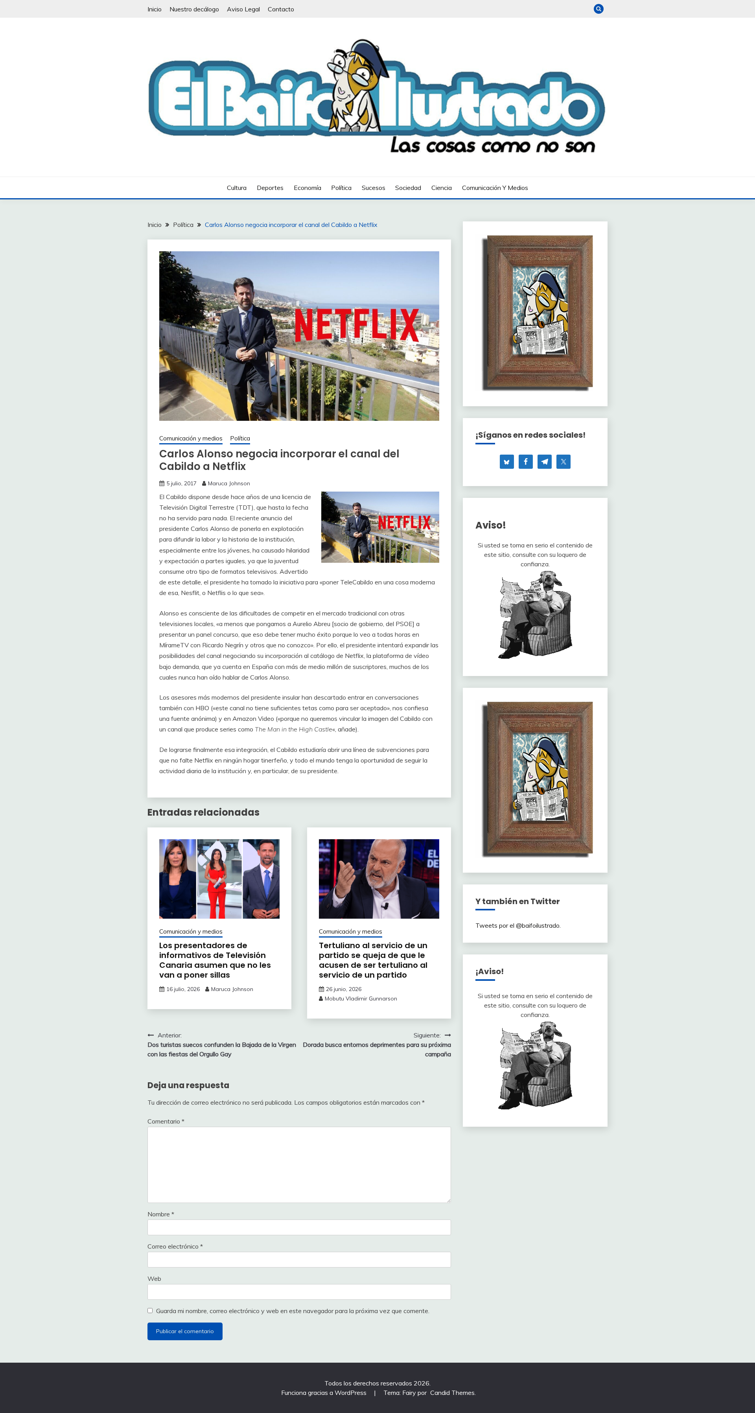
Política (341, 188)
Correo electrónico (175, 1246)
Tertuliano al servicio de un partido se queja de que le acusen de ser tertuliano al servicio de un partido (373, 960)
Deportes (270, 188)
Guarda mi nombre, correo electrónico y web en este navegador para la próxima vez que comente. (292, 1311)
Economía (307, 188)
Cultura (237, 188)
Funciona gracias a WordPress (324, 1392)
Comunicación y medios (495, 188)
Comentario (165, 1121)
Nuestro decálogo (194, 9)
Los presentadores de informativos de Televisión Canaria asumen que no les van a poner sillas (215, 960)
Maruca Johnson (229, 483)
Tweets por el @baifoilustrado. (518, 925)
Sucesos (373, 188)
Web (154, 1278)
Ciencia (441, 188)
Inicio (154, 9)
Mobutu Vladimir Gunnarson (361, 998)
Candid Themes (452, 1392)
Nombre (160, 1214)
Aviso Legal (243, 9)
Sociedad (408, 188)
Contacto (281, 9)
